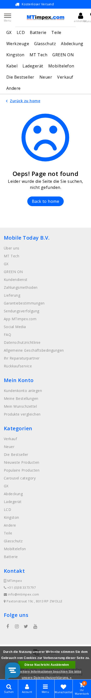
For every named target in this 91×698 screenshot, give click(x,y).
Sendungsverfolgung (21, 311)
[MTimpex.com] (45, 17)
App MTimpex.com (20, 318)
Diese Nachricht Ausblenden (47, 665)
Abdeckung (72, 43)
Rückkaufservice (18, 366)
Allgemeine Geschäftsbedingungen (34, 350)
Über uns (11, 248)
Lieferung (12, 295)
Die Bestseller (20, 77)
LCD (21, 32)
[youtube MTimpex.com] (35, 626)
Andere (13, 88)
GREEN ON (63, 55)
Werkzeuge (17, 43)
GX (9, 32)
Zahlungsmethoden (21, 287)
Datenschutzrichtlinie (22, 342)
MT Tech (38, 55)
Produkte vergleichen (22, 414)
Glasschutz (45, 43)
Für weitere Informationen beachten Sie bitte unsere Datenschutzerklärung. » (46, 674)
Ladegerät (32, 66)
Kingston (15, 55)
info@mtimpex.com (23, 594)
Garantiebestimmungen (24, 303)
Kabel (11, 66)
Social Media (15, 326)
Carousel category (20, 478)
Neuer (45, 77)
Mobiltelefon (61, 66)
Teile (56, 32)
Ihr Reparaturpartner (22, 358)
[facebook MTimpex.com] (7, 626)
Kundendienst (16, 279)
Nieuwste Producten (21, 462)
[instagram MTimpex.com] (16, 626)
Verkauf (65, 77)
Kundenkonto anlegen (23, 390)
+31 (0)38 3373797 (21, 587)
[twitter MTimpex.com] (26, 626)
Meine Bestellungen (21, 398)
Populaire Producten (21, 470)
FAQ (7, 334)
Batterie (38, 32)
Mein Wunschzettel (20, 406)
